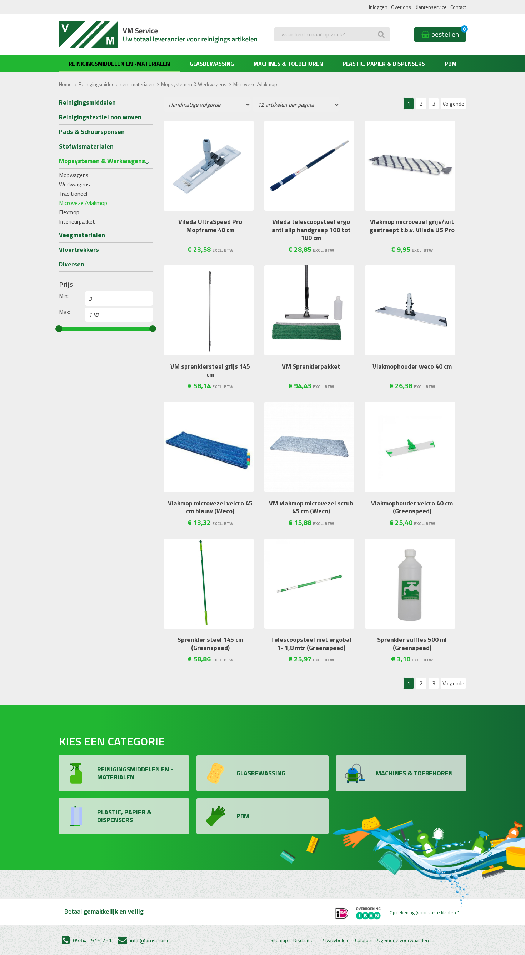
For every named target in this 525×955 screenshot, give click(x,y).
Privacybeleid (335, 940)
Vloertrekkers (79, 249)
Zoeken (285, 48)
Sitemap (279, 940)
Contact (458, 7)
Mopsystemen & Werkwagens (193, 84)
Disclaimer (304, 940)
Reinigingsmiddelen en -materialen (119, 63)
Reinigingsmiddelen (87, 102)
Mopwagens (74, 175)
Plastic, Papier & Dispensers (383, 63)
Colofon (363, 940)
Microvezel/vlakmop (83, 203)
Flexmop (69, 212)
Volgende (453, 103)
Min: (64, 295)
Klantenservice (431, 7)
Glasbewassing (212, 63)
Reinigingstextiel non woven (100, 117)
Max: (64, 312)
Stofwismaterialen (86, 146)
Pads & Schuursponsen (92, 131)
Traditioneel (73, 193)
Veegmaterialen (82, 235)
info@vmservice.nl (152, 940)
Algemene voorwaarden (403, 940)
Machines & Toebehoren (288, 63)
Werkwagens (74, 184)
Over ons (401, 7)
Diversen (71, 264)
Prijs (66, 284)
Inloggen (378, 7)
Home (65, 84)
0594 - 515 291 (91, 940)
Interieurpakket (77, 221)
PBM (450, 63)
